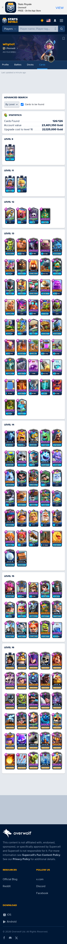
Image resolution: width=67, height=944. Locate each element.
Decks (30, 64)
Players (8, 29)
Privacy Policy (21, 859)
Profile (5, 64)
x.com (39, 879)
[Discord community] (10, 937)
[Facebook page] (4, 937)
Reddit (7, 886)
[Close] (3, 7)
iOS (8, 914)
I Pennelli (10, 48)
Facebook (42, 893)
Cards (42, 64)
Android (11, 921)
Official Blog (10, 879)
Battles (17, 64)
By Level (10, 104)
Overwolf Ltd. (19, 931)
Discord (40, 886)
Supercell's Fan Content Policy (41, 855)
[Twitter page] (16, 937)
